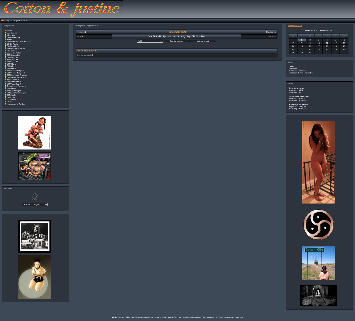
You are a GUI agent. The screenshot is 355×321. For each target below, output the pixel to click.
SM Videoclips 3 (14, 84)
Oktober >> (271, 32)
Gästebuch (11, 99)
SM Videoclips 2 (14, 82)
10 (318, 43)
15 (301, 46)
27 (344, 49)
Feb (155, 36)
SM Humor (11, 88)
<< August (81, 32)
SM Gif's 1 (11, 64)
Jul (178, 36)
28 (293, 52)
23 (310, 49)
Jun (174, 36)
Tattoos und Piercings (16, 86)
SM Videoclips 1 (14, 79)
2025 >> (272, 36)
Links (9, 102)
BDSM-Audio (12, 44)
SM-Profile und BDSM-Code (19, 42)
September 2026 (295, 26)
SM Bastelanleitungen (16, 93)
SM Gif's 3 (11, 68)
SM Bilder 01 (12, 57)
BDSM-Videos (13, 46)
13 (344, 43)
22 (301, 49)
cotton (311, 73)
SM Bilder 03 (12, 62)
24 (318, 49)
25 (327, 49)
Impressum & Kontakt (16, 104)
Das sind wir (12, 33)
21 (293, 49)
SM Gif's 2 (11, 66)
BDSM (9, 39)
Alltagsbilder (12, 51)
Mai (169, 36)
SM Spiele (11, 95)
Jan (150, 36)
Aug (183, 36)
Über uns (11, 35)
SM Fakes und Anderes (17, 75)
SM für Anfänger (14, 91)
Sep (188, 36)
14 (293, 46)
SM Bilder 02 (12, 59)
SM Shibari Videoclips (16, 77)
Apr (164, 36)
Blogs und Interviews (16, 48)
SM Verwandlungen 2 (16, 73)
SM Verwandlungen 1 (16, 71)
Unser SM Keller (14, 53)
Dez (203, 36)
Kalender (11, 97)
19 (335, 46)
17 (318, 46)
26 (335, 49)
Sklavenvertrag (13, 37)
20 (344, 46)
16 (310, 46)
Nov (198, 36)
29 (301, 52)
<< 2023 (80, 36)
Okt (193, 36)
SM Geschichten (14, 55)
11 (327, 43)
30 (310, 52)
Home (9, 31)
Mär (160, 36)
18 (327, 46)
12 (335, 43)
